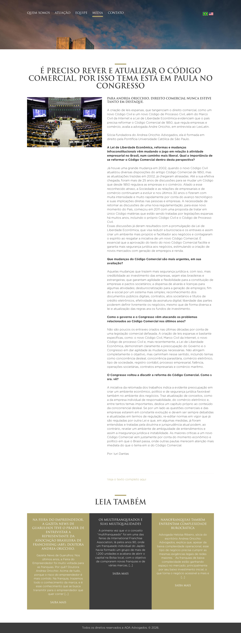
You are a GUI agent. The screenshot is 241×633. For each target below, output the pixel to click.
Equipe (81, 13)
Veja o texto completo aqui (126, 479)
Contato (116, 13)
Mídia (97, 13)
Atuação (62, 13)
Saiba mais (58, 602)
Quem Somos (38, 13)
